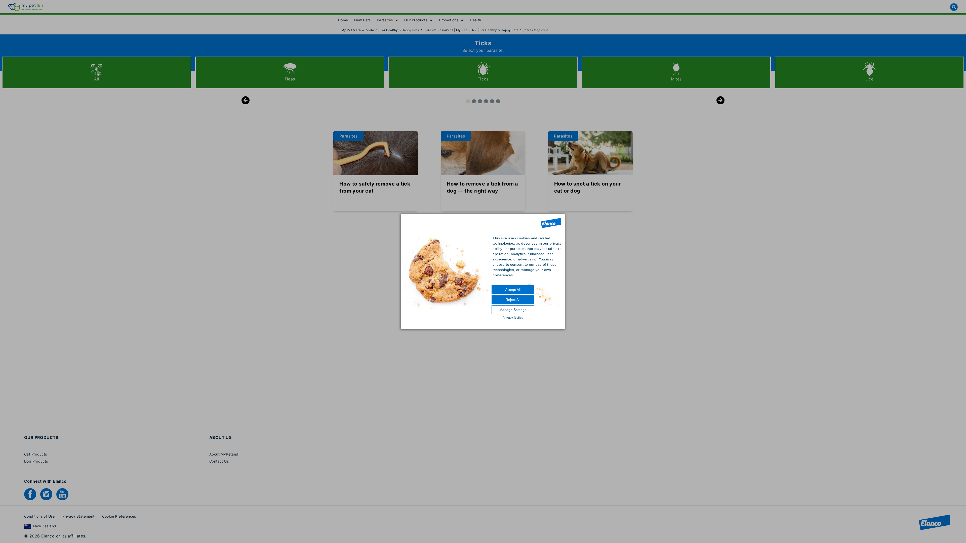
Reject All (513, 300)
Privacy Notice (513, 318)
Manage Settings (512, 310)
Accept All (512, 290)
